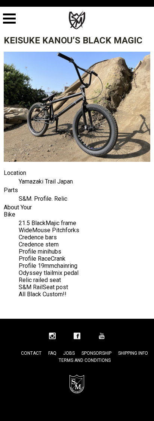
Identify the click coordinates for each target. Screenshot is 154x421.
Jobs (69, 353)
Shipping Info (133, 353)
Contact (31, 353)
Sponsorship (96, 353)
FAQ (52, 353)
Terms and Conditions (85, 360)
